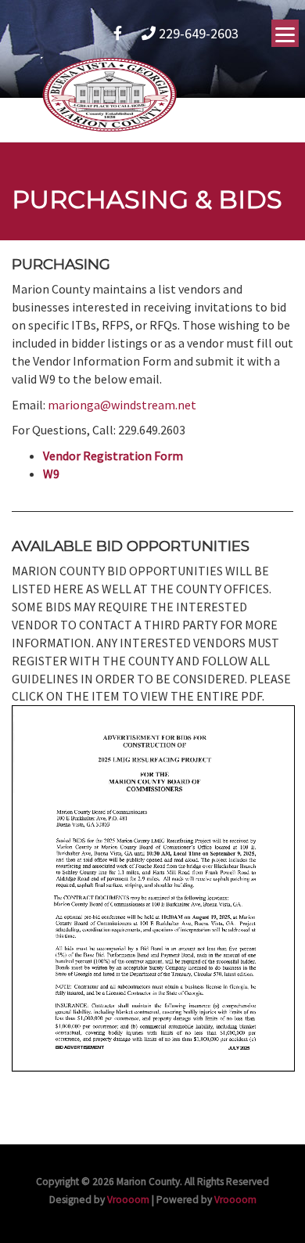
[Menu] (285, 33)
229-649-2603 (197, 33)
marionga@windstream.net (122, 405)
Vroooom (128, 1199)
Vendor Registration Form (113, 455)
